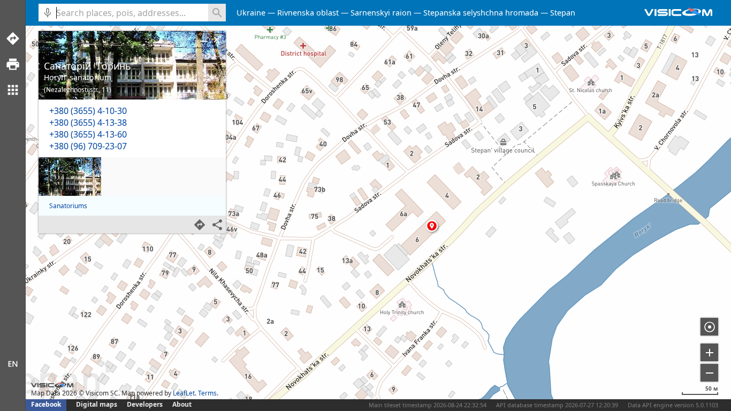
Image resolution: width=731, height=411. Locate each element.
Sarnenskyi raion (381, 12)
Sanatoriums (68, 205)
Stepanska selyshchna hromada (480, 12)
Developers (145, 404)
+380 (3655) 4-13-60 (88, 134)
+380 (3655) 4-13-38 (88, 122)
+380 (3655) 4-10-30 (88, 111)
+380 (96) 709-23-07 (88, 146)
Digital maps (97, 404)
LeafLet (184, 393)
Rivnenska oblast (308, 12)
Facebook (46, 404)
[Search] (217, 12)
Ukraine (251, 12)
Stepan (562, 12)
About (182, 404)
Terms (207, 393)
